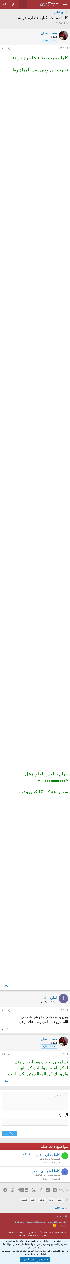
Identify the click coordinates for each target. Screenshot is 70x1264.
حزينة (51, 1199)
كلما (33, 1199)
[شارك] (8, 48)
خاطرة (41, 1199)
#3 (3, 1054)
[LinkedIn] (27, 1190)
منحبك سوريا (53, 1174)
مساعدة (19, 1222)
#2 (3, 1010)
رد (3, 986)
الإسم (64, 1115)
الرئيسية (62, 1225)
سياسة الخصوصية (36, 1222)
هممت (24, 1199)
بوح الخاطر (45, 1158)
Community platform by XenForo (36, 1232)
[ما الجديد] (13, 4)
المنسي (56, 1158)
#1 (3, 48)
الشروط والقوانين (57, 1222)
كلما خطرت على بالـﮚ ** (41, 1154)
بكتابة (60, 1199)
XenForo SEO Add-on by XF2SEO (35, 1235)
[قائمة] (64, 4)
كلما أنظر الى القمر (46, 1170)
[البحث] (5, 4)
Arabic (61, 1216)
